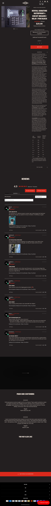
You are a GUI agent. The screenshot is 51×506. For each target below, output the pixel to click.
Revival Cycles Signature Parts (39, 7)
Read (25, 491)
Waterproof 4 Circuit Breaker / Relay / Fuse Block (18, 324)
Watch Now (26, 378)
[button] (43, 230)
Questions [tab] (15, 193)
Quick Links (25, 484)
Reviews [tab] (7, 193)
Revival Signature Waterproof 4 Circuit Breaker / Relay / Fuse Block (22, 226)
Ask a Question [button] (31, 190)
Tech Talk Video (39, 167)
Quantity (39, 40)
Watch (25, 494)
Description (39, 52)
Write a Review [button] (42, 190)
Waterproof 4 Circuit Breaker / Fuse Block (39, 33)
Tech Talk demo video (42, 86)
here (37, 126)
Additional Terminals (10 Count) (39, 37)
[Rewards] (43, 503)
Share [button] (11, 230)
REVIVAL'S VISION (25, 498)
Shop (25, 487)
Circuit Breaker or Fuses (39, 29)
